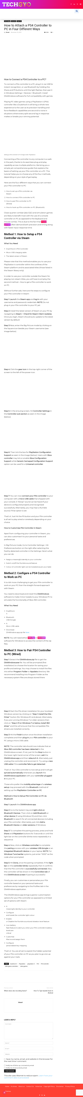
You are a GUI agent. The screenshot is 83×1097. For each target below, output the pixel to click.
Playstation (22, 964)
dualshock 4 (13, 964)
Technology (7, 21)
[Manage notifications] (4, 1092)
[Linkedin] (74, 4)
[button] (76, 11)
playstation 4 (31, 964)
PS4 (38, 964)
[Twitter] (42, 1095)
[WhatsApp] (20, 37)
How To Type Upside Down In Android (43, 992)
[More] (25, 37)
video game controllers (11, 966)
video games (24, 966)
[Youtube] (80, 4)
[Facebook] (71, 4)
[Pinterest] (15, 37)
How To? (19, 21)
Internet (13, 21)
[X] (77, 4)
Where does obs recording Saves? (15, 991)
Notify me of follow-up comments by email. (20, 1065)
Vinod (7, 32)
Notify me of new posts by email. (16, 1068)
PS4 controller (45, 964)
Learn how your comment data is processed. (28, 1077)
